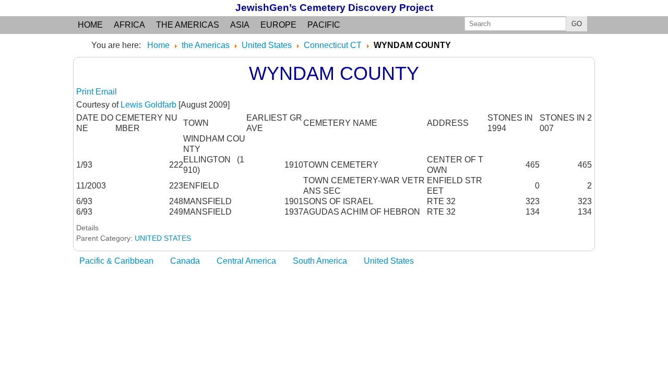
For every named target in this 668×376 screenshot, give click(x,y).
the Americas (187, 24)
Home (90, 24)
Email (106, 91)
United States (389, 260)
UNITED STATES (163, 238)
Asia (239, 24)
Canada (185, 260)
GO (576, 24)
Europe (278, 24)
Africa (129, 24)
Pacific (323, 24)
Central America (246, 260)
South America (320, 260)
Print (86, 91)
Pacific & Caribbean (116, 260)
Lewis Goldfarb (148, 104)
